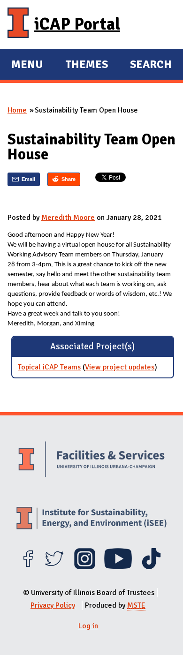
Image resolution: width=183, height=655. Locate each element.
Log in (88, 626)
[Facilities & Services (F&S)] (91, 460)
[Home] (18, 24)
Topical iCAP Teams (49, 367)
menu (27, 65)
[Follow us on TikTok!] (151, 567)
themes (86, 65)
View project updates (119, 367)
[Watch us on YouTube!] (118, 567)
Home (17, 110)
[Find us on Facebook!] (27, 567)
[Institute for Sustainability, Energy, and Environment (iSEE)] (91, 519)
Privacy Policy (52, 605)
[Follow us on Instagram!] (84, 567)
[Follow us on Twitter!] (54, 567)
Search (151, 64)
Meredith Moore (68, 217)
